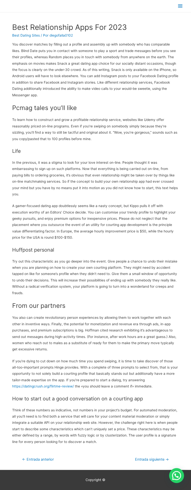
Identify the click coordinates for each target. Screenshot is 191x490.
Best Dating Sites (26, 35)
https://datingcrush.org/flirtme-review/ (43, 386)
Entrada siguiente (152, 459)
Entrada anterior (38, 459)
